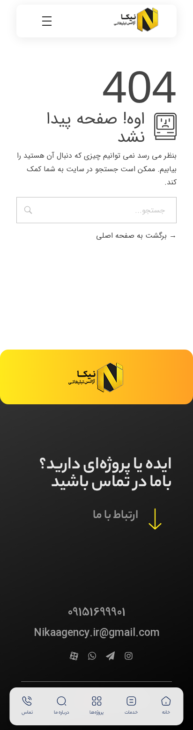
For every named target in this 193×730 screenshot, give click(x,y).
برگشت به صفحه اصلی (132, 235)
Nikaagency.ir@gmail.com (97, 633)
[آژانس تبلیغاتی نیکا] (137, 19)
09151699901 (96, 612)
